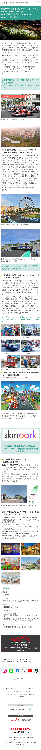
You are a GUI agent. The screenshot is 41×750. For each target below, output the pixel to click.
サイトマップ (21, 678)
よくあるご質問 (20, 696)
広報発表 (30, 688)
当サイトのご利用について (27, 694)
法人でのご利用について (16, 691)
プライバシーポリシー (12, 694)
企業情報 (10, 688)
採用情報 (28, 691)
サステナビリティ (20, 688)
